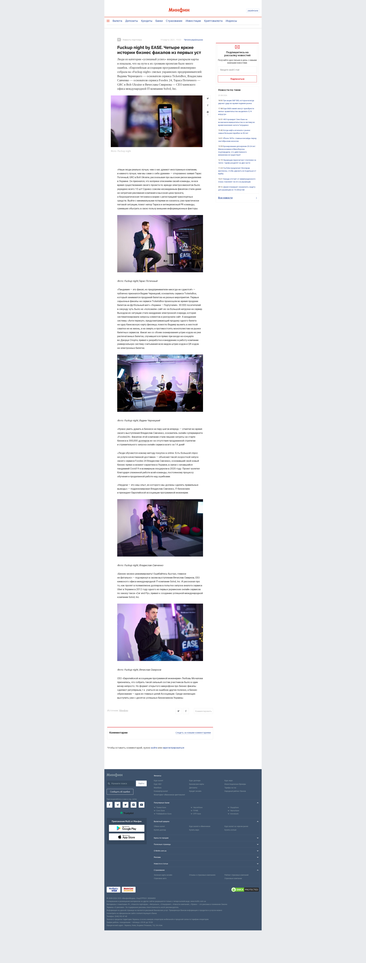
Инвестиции (193, 20)
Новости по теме (229, 89)
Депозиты (131, 20)
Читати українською (193, 40)
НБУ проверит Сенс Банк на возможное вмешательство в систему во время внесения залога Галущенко (236, 122)
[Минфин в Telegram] (117, 805)
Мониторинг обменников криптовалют (169, 795)
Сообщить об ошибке (120, 792)
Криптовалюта (213, 20)
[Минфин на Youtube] (141, 805)
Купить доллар (160, 830)
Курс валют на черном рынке (236, 826)
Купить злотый (230, 830)
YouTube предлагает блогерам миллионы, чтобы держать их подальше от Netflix (237, 171)
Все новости (225, 197)
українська (253, 10)
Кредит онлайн (195, 791)
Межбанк (157, 788)
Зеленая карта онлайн (163, 875)
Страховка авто (160, 878)
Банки (159, 20)
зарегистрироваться (173, 747)
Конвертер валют (161, 791)
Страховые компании (233, 878)
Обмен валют (159, 826)
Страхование (174, 20)
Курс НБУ (157, 784)
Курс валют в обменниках (199, 826)
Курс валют (158, 781)
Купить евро (194, 830)
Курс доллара (194, 781)
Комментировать (203, 711)
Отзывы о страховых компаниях (202, 875)
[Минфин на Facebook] (109, 805)
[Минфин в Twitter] (125, 805)
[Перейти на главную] (183, 11)
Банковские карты (196, 784)
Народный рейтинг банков (235, 791)
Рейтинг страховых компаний (236, 875)
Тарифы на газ (230, 788)
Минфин (123, 710)
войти (154, 747)
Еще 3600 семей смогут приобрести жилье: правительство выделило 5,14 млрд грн (236, 111)
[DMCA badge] (245, 890)
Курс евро (228, 781)
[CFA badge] (143, 890)
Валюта (117, 20)
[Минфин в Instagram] (133, 805)
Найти (141, 783)
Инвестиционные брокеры (235, 784)
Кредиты (146, 20)
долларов (143, 440)
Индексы (231, 20)
